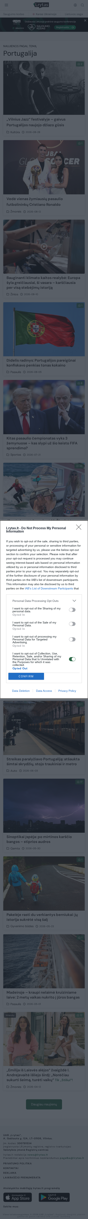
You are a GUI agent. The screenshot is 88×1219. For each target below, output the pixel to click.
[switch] (72, 610)
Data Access (44, 690)
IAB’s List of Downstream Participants (49, 588)
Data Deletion (21, 690)
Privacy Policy (67, 690)
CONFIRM (26, 676)
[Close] (80, 528)
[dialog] (44, 609)
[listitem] (44, 601)
